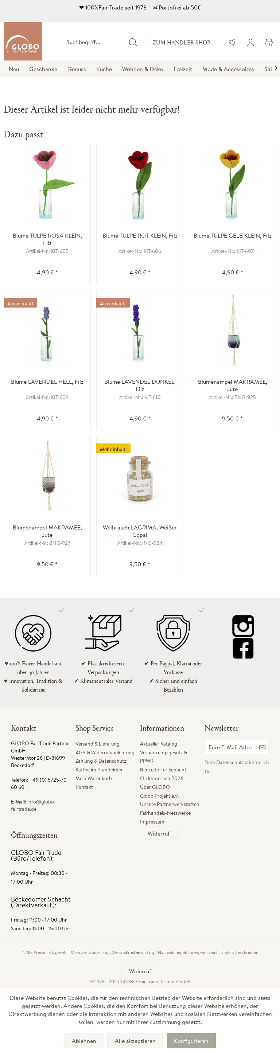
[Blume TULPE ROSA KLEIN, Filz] (47, 184)
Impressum (152, 821)
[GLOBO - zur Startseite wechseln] (23, 41)
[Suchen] (133, 42)
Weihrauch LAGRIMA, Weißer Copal (140, 531)
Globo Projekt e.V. (159, 795)
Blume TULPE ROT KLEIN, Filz (140, 235)
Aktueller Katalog (158, 743)
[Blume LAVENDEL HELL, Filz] (47, 330)
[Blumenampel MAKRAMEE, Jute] (232, 330)
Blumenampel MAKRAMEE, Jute (232, 385)
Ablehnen (84, 1041)
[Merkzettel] (232, 42)
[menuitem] (141, 42)
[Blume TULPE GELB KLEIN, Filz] (232, 184)
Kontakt (84, 787)
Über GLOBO (155, 787)
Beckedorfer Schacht (163, 769)
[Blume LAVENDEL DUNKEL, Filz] (139, 330)
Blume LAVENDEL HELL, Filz (47, 382)
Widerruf (159, 833)
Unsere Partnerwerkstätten (169, 804)
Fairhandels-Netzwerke (165, 813)
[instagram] (243, 626)
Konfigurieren (191, 1041)
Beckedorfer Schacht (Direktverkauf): (41, 902)
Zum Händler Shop (181, 42)
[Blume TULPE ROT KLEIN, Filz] (139, 184)
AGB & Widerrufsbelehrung (105, 752)
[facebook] (243, 648)
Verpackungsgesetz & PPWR (163, 757)
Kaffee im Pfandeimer (99, 769)
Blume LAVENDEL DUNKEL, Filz (140, 385)
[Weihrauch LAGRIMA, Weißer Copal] (139, 476)
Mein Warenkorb (93, 778)
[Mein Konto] (250, 42)
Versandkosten (126, 952)
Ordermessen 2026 (161, 778)
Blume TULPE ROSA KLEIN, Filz (47, 239)
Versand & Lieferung (97, 743)
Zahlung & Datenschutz (100, 760)
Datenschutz (230, 762)
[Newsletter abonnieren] (262, 747)
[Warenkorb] (268, 42)
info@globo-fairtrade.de (33, 805)
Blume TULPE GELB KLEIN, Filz (233, 235)
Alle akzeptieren (135, 1041)
